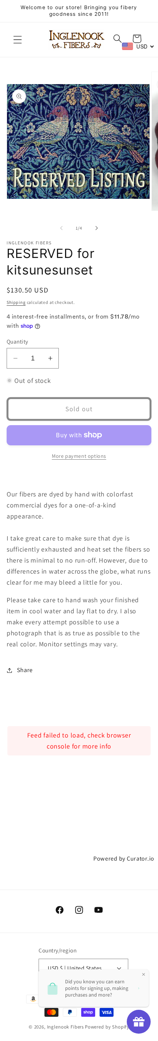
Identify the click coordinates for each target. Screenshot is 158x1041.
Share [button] (25, 670)
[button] (18, 40)
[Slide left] (61, 228)
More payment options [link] (79, 455)
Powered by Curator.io (123, 858)
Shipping (16, 302)
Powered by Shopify (107, 1027)
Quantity (17, 341)
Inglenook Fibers (65, 1027)
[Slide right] (97, 228)
